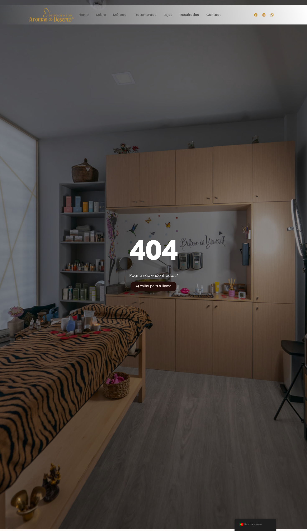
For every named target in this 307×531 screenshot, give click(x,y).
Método (120, 15)
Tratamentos (145, 15)
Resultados (189, 15)
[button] (153, 286)
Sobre (101, 15)
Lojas (168, 15)
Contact (213, 15)
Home (84, 15)
